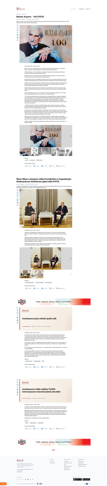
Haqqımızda (66, 461)
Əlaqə (65, 464)
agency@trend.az (19, 471)
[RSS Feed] (33, 479)
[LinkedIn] (30, 479)
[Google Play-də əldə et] (86, 479)
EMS (43, 361)
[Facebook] (20, 479)
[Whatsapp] (18, 479)
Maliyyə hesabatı (67, 469)
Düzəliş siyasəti (66, 467)
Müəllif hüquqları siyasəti (82, 464)
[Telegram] (28, 479)
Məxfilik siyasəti (81, 462)
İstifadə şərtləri (80, 461)
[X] (23, 479)
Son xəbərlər (52, 461)
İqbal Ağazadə (40, 422)
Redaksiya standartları (68, 466)
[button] (17, 25)
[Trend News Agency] (20, 460)
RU (88, 483)
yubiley (26, 160)
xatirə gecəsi (32, 160)
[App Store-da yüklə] (77, 479)
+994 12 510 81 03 (20, 470)
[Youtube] (25, 479)
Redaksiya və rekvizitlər (68, 462)
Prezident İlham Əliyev (29, 282)
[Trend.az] (20, 9)
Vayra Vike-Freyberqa (39, 282)
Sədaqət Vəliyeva (33, 422)
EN (84, 483)
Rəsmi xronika (52, 462)
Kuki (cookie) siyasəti (81, 466)
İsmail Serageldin (48, 282)
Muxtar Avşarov (39, 160)
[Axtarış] (72, 9)
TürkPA (26, 422)
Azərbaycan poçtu (28, 361)
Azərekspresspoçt (37, 361)
